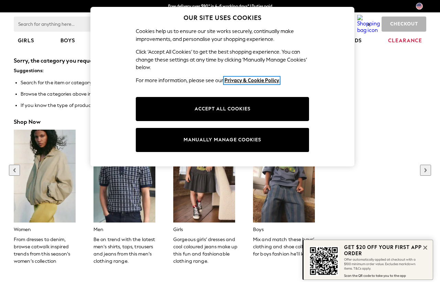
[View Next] (425, 170)
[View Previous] (14, 170)
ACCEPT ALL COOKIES (223, 109)
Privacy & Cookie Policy (251, 80)
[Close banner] (424, 247)
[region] (222, 86)
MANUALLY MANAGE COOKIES (222, 140)
